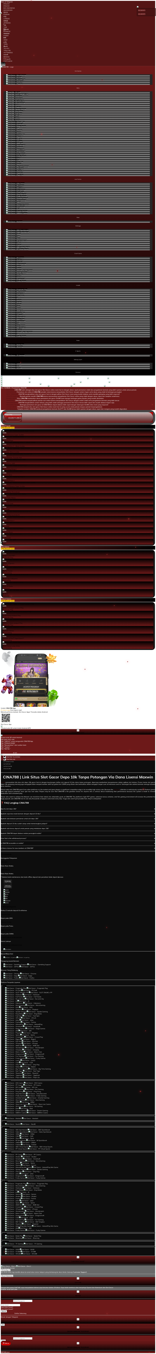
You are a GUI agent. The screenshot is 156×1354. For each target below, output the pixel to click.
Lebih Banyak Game (8, 428)
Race (78, 217)
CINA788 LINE (10, 759)
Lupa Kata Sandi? (7, 1307)
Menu (6, 1343)
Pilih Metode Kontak (8, 1268)
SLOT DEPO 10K (7, 764)
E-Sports (78, 351)
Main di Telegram (7, 2)
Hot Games (78, 71)
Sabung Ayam (78, 359)
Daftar (3, 65)
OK (3, 1325)
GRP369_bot (5, 1352)
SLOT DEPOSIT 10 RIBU (9, 761)
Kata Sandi (5, 1303)
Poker (78, 340)
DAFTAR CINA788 (8, 766)
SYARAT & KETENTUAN (9, 1289)
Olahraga (78, 226)
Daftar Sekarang (20, 1313)
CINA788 (3, 782)
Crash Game (78, 253)
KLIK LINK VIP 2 (141, 14)
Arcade (78, 285)
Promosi (78, 372)
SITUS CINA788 (7, 768)
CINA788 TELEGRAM (13, 757)
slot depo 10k (116, 789)
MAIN (4, 433)
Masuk (3, 63)
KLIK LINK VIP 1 (141, 10)
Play (10, 414)
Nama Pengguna (7, 1301)
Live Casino (78, 179)
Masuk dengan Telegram (9, 1317)
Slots (78, 88)
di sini (15, 753)
